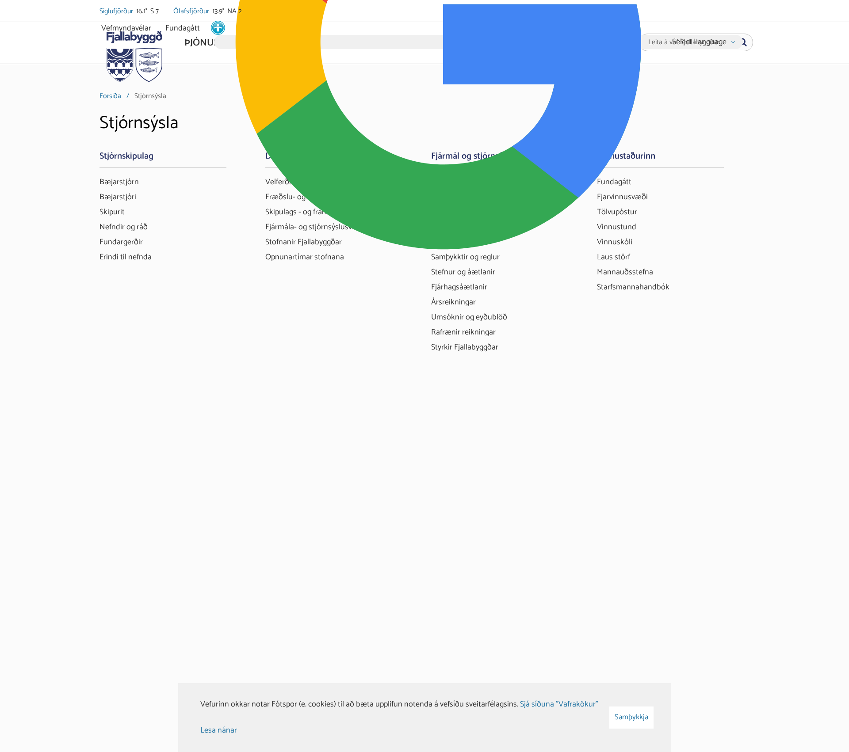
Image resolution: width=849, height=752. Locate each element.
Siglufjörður (116, 11)
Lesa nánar (218, 730)
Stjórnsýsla (150, 96)
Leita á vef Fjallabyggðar (683, 42)
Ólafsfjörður (191, 11)
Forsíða (110, 96)
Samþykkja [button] (631, 717)
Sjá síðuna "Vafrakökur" (559, 704)
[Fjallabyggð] (134, 54)
